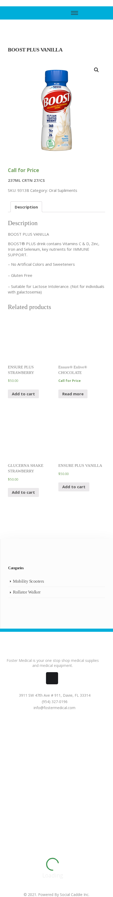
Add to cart (23, 393)
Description (26, 207)
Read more (73, 393)
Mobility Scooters (28, 581)
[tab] (26, 206)
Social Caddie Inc (74, 894)
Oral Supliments (63, 190)
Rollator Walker (27, 592)
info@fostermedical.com (54, 707)
